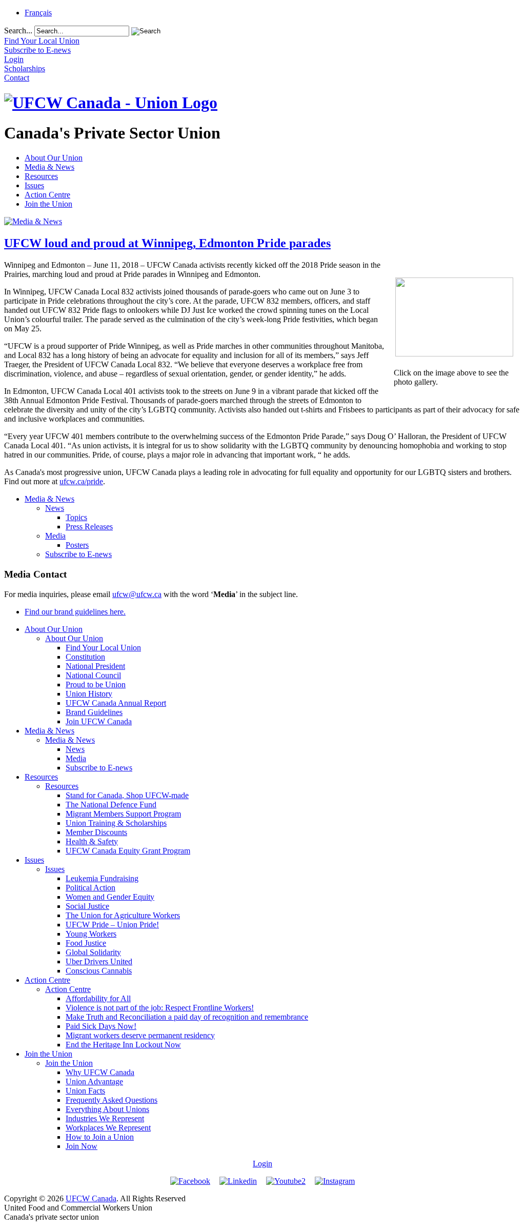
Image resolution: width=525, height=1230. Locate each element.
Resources (41, 176)
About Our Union (54, 157)
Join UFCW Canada (99, 721)
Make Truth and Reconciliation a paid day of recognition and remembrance (187, 1017)
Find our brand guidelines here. (75, 611)
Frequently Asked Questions (111, 1100)
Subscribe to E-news (78, 554)
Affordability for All (98, 998)
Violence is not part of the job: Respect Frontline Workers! (160, 1007)
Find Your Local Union (103, 647)
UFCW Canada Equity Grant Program (128, 850)
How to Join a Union (100, 1137)
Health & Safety (92, 841)
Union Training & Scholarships (116, 823)
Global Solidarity (93, 952)
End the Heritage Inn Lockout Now (123, 1044)
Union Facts (85, 1090)
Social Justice (87, 906)
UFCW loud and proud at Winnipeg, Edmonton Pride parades (167, 243)
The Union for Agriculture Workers (123, 915)
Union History (89, 693)
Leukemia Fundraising (102, 878)
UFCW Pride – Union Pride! (112, 924)
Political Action (90, 887)
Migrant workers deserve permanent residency (140, 1035)
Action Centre (47, 194)
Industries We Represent (105, 1118)
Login (262, 1163)
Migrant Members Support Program (123, 813)
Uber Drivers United (99, 961)
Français (38, 12)
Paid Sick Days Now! (101, 1026)
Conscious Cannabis (99, 970)
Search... (18, 30)
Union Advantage (94, 1081)
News (54, 508)
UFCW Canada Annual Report (116, 703)
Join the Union (48, 204)
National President (95, 666)
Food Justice (86, 943)
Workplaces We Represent (108, 1127)
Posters (77, 545)
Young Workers (91, 933)
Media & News (49, 167)
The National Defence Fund (111, 804)
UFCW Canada (91, 1198)
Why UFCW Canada (100, 1072)
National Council (93, 675)
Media (55, 535)
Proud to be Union (96, 684)
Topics (76, 517)
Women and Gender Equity (110, 896)
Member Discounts (96, 832)
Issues (34, 185)
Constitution (85, 656)
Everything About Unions (107, 1109)
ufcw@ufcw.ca (136, 594)
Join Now (81, 1146)
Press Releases (89, 526)
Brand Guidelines (94, 712)
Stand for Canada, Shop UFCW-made (127, 795)
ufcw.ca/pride (81, 481)
